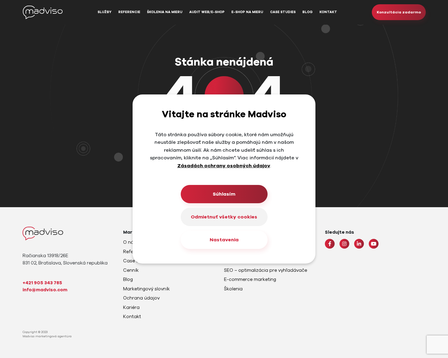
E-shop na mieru (247, 12)
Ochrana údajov (141, 298)
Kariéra (131, 307)
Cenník (131, 270)
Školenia (233, 289)
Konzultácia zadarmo (399, 12)
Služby (105, 12)
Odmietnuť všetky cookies (224, 217)
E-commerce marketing (250, 279)
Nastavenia (224, 239)
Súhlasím (224, 194)
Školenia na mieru (164, 12)
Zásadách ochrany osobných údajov (223, 165)
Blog (307, 12)
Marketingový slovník (146, 289)
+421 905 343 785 (42, 283)
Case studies (283, 12)
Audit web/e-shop (207, 12)
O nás (129, 242)
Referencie (129, 12)
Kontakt (328, 12)
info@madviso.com (45, 290)
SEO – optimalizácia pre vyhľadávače (265, 270)
